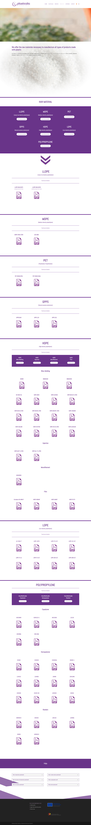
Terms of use (32, 809)
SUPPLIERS (68, 4)
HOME (46, 4)
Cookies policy (32, 805)
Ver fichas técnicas (20, 362)
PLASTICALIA (51, 4)
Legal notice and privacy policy (35, 807)
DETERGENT (45, 21)
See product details (45, 26)
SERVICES (56, 4)
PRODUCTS (62, 4)
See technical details (22, 119)
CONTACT (73, 4)
